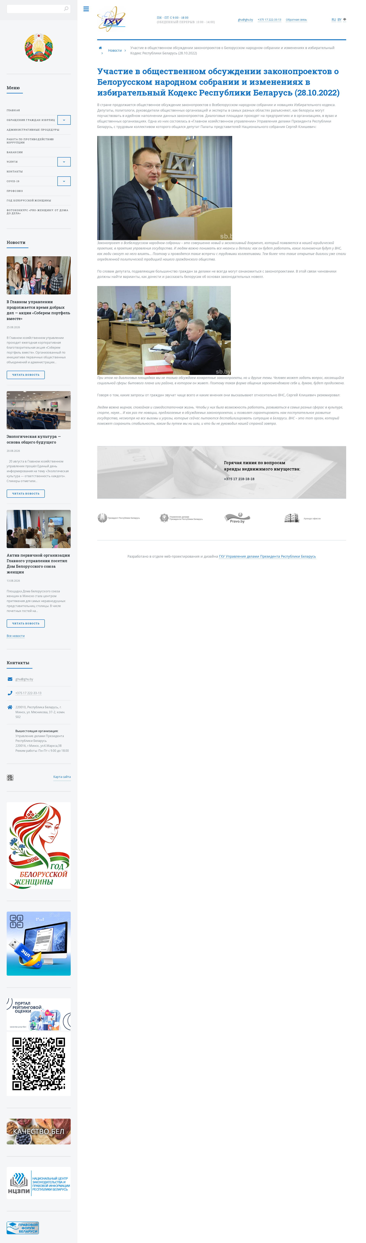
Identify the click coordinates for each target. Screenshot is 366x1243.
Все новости (16, 636)
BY (339, 19)
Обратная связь (296, 19)
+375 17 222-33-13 (28, 693)
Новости (115, 50)
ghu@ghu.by (245, 19)
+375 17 (269, 19)
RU (334, 19)
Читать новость (25, 374)
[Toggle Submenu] (64, 120)
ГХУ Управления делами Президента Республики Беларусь (267, 556)
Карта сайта (62, 777)
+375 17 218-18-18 (239, 478)
